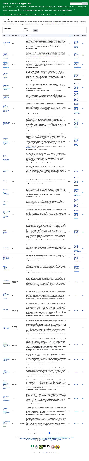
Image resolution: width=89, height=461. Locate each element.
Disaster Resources (56, 14)
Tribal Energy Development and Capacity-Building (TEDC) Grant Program (6, 65)
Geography (26, 28)
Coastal (78, 195)
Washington (76, 266)
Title (4, 35)
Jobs (62, 14)
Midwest (76, 75)
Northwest (76, 54)
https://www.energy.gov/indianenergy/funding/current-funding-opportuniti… (46, 55)
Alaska (75, 44)
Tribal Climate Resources (19, 14)
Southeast (76, 43)
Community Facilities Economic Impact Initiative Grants (6, 411)
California (76, 267)
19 (47, 433)
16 (40, 433)
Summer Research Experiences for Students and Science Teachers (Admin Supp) (6, 384)
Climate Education (47, 14)
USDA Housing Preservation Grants (6, 203)
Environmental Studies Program (62, 437)
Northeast (76, 42)
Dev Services (57, 452)
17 (43, 433)
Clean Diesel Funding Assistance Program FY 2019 (5, 76)
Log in (87, 14)
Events (65, 14)
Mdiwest (76, 47)
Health (41, 14)
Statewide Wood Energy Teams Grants (6, 123)
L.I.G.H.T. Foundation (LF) (59, 6)
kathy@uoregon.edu (54, 440)
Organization (14, 35)
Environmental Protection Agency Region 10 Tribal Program (51, 439)
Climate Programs (29, 14)
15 (38, 433)
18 (45, 433)
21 (52, 433)
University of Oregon (51, 437)
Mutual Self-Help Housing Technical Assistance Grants (6, 424)
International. (76, 271)
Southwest (76, 41)
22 (54, 433)
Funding (4, 14)
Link (83, 43)
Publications (36, 14)
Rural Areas (76, 411)
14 (36, 433)
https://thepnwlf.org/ (74, 9)
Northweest (76, 39)
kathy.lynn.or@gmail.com (51, 22)
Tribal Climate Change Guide (17, 3)
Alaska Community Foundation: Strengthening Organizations (6, 158)
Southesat (76, 65)
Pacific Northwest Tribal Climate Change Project (30, 6)
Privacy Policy (46, 452)
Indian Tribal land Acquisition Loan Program (6, 359)
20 (50, 433)
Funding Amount (70, 36)
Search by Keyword (7, 28)
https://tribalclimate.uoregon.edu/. (30, 10)
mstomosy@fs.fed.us (30, 147)
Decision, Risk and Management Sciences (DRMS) (6, 282)
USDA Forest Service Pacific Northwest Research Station (50, 438)
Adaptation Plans (10, 14)
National (76, 46)
